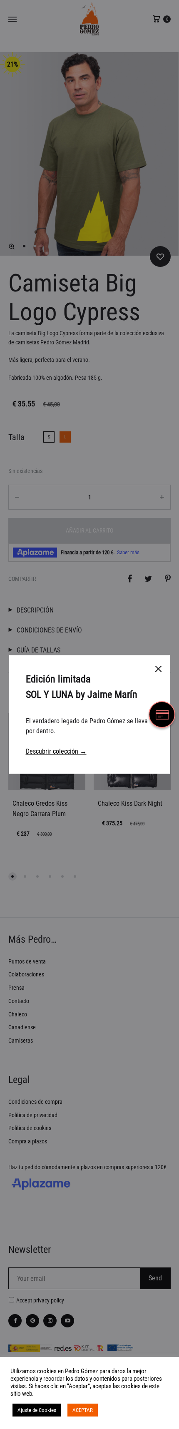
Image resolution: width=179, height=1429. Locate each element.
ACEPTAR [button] (82, 1410)
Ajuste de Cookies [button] (36, 1410)
